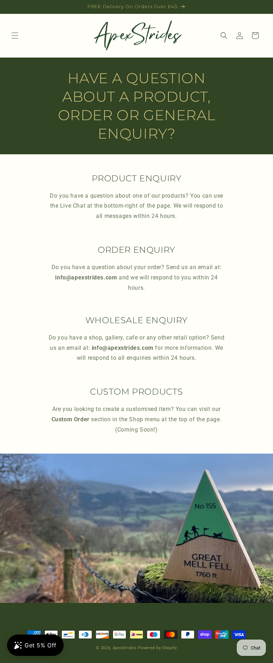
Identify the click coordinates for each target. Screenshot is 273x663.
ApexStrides (125, 648)
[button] (15, 35)
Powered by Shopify (157, 648)
